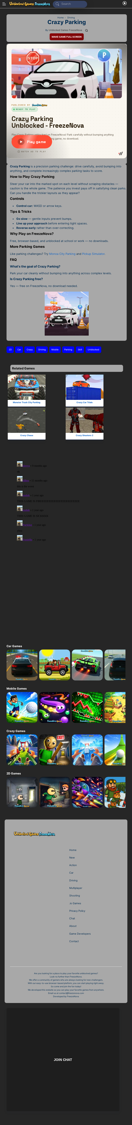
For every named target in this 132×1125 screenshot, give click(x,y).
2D (10, 349)
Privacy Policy (77, 910)
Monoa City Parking (62, 254)
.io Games (75, 903)
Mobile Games (17, 688)
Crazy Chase (26, 435)
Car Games (14, 646)
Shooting (74, 895)
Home (72, 850)
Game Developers (80, 933)
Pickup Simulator (93, 254)
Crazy (30, 349)
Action (73, 865)
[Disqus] (64, 501)
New (72, 857)
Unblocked (93, 349)
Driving (42, 349)
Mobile (55, 349)
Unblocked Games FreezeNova (65, 30)
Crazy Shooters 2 (84, 435)
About (72, 926)
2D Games (14, 773)
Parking (68, 349)
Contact (74, 941)
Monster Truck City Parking (26, 402)
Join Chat (63, 1060)
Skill (80, 349)
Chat (72, 918)
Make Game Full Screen (67, 36)
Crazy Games (16, 731)
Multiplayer (75, 888)
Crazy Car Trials (84, 402)
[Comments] (86, 30)
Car (19, 349)
